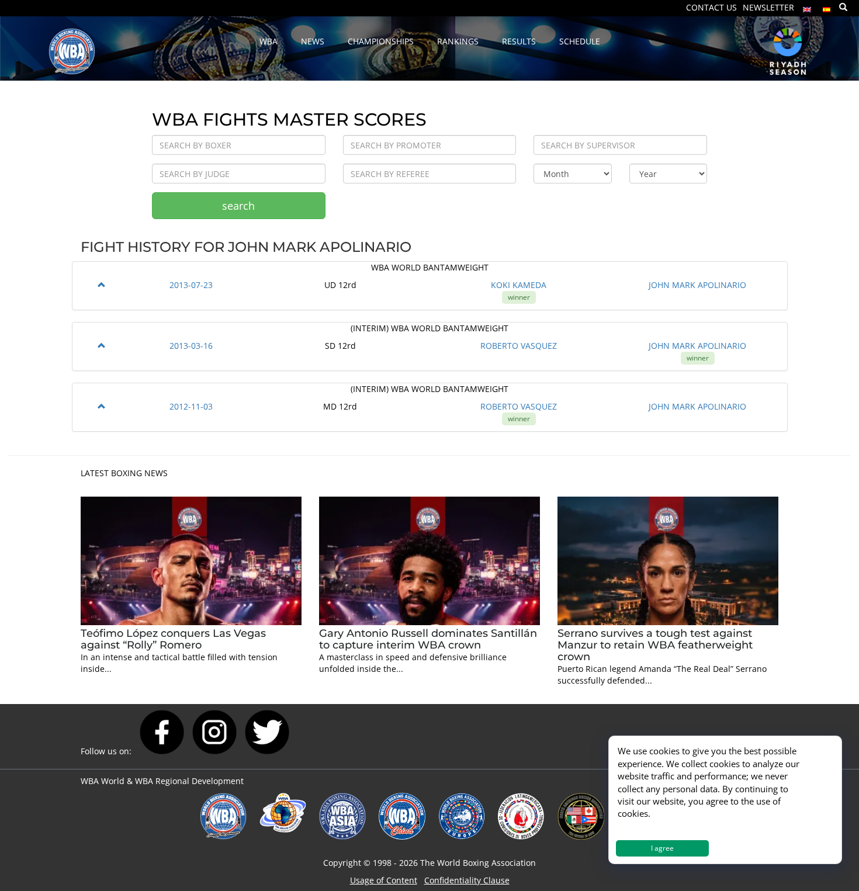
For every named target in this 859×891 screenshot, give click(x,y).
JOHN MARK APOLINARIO (697, 284)
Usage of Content (383, 880)
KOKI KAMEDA (518, 284)
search (238, 206)
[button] (102, 284)
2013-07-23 (191, 284)
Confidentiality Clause (467, 880)
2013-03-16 (191, 345)
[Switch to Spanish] (827, 6)
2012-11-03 (191, 406)
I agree (662, 848)
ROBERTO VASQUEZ (518, 345)
